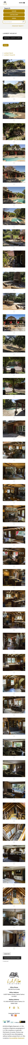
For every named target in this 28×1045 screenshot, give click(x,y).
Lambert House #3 (9, 55)
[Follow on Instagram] (14, 1008)
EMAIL (5, 45)
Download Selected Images (12, 958)
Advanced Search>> (18, 26)
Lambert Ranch (8, 53)
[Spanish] (15, 1015)
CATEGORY (14, 15)
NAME (14, 11)
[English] (12, 1015)
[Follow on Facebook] (10, 1008)
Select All (6, 954)
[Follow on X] (18, 1008)
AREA (14, 18)
